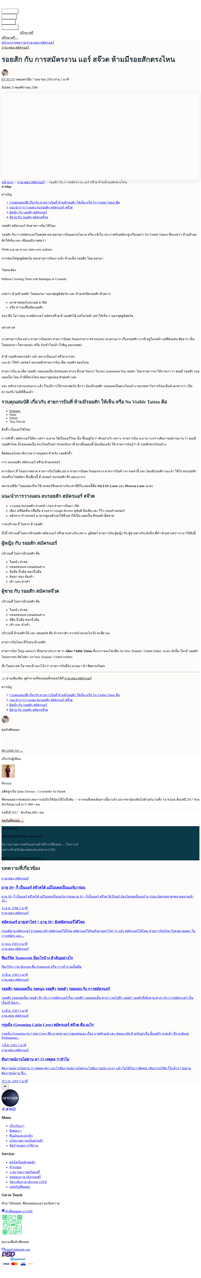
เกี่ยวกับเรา (10, 27)
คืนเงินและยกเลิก (21, 1135)
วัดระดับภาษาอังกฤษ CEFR (28, 1182)
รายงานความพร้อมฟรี (24, 1172)
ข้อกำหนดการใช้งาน (23, 1145)
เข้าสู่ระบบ (9, 32)
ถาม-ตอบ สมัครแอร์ (40, 42)
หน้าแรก (7, 42)
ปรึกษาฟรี (26, 32)
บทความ (8, 21)
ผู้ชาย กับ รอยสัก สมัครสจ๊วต (28, 217)
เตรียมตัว (9, 16)
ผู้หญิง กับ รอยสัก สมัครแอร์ (28, 212)
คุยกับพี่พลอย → (13, 820)
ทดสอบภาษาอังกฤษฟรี (25, 1177)
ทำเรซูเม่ (15, 1167)
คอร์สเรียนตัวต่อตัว (22, 1162)
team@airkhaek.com (17, 1249)
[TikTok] (7, 1110)
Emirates (15, 411)
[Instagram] (14, 1110)
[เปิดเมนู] (16, 38)
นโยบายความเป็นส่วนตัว (26, 1140)
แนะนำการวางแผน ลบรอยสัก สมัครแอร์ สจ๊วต (41, 207)
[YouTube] (10, 1110)
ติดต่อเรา (15, 1130)
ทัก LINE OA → (12, 750)
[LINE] (18, 32)
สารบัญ (6, 186)
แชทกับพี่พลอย (19, 1186)
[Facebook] (3, 1110)
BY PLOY (8, 79)
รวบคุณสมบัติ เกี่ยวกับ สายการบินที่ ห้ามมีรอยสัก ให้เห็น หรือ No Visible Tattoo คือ (64, 202)
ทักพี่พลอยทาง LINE (19, 1211)
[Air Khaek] (10, 1105)
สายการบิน (10, 11)
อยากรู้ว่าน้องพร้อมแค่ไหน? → (22, 858)
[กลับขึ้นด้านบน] (5, 1086)
